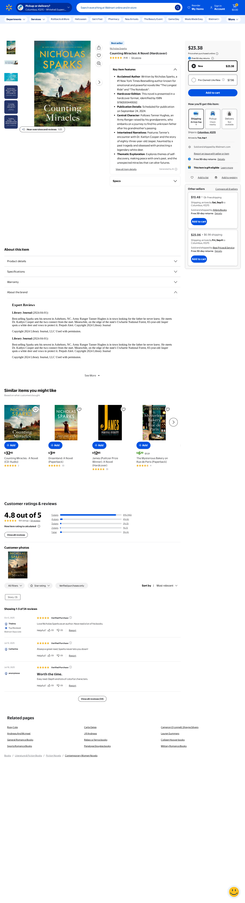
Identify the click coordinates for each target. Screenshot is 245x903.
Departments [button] (13, 19)
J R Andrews (90, 733)
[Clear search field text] (169, 7)
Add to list (203, 177)
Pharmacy (113, 19)
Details (221, 159)
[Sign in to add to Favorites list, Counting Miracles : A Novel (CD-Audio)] (35, 409)
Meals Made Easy (194, 19)
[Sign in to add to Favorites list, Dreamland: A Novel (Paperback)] (79, 409)
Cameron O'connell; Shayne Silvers (179, 727)
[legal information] (217, 53)
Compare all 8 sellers (226, 188)
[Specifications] (175, 272)
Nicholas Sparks (118, 48)
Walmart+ (214, 19)
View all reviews (16, 534)
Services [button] (36, 19)
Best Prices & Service (223, 247)
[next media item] (99, 82)
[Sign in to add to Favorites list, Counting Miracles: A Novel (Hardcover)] (99, 55)
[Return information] (212, 58)
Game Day (173, 19)
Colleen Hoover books (173, 739)
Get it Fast (97, 19)
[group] (125, 57)
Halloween (80, 19)
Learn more (227, 167)
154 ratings (136, 58)
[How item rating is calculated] (38, 526)
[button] (195, 7)
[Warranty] (175, 282)
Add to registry (229, 177)
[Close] (66, 19)
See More (90, 375)
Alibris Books (220, 209)
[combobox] (129, 7)
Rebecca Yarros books (95, 739)
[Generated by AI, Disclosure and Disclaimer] (176, 169)
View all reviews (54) (92, 698)
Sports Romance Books (19, 746)
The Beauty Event (153, 19)
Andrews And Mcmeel (18, 733)
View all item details (126, 169)
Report (72, 630)
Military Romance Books (174, 746)
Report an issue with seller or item (211, 153)
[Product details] (175, 261)
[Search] (178, 7)
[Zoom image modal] (99, 63)
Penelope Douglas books (97, 746)
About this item (16, 249)
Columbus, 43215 (206, 132)
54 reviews (35, 520)
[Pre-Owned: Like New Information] (223, 79)
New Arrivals (131, 19)
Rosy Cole (12, 727)
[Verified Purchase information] (70, 617)
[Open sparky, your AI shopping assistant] (233, 891)
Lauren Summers (170, 733)
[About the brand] (175, 292)
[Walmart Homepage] (9, 7)
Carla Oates (90, 727)
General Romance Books (20, 739)
